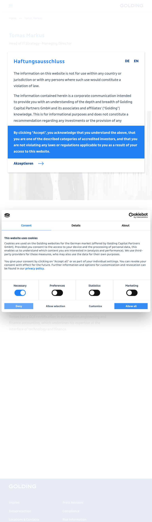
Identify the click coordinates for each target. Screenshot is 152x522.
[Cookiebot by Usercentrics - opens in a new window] (130, 215)
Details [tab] (76, 225)
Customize (95, 306)
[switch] (57, 293)
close (139, 58)
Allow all (131, 306)
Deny (19, 306)
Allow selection (55, 306)
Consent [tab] (26, 225)
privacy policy (34, 268)
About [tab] (125, 225)
